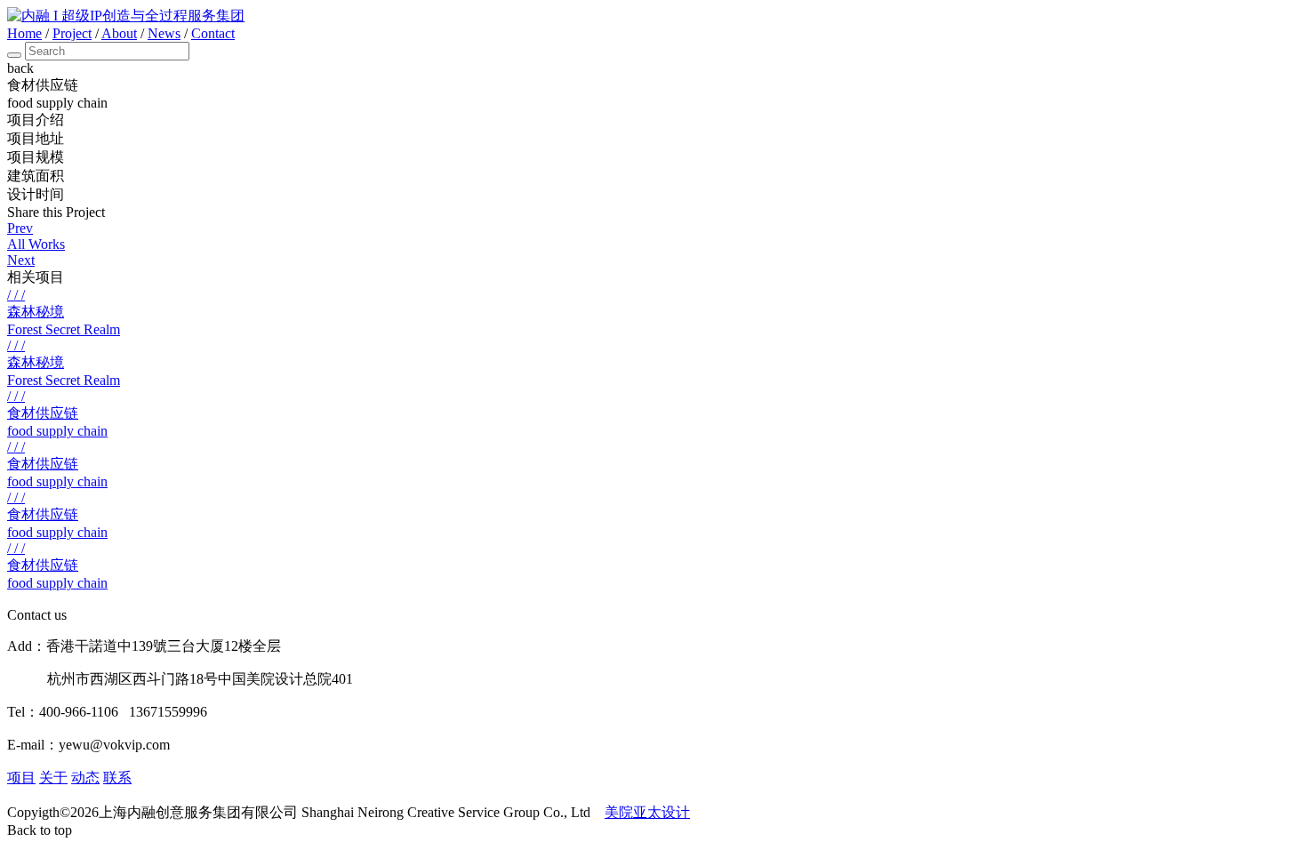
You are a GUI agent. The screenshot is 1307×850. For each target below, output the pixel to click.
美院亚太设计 (647, 812)
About (119, 33)
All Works (36, 244)
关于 (53, 777)
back (20, 68)
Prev (20, 228)
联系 (117, 777)
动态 (85, 777)
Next (21, 260)
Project (72, 33)
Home (24, 33)
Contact (213, 33)
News (164, 33)
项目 (21, 777)
